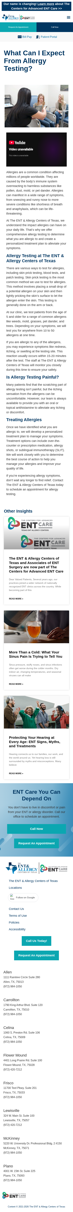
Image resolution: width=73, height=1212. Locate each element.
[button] (68, 17)
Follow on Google (25, 897)
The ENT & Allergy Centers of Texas (33, 881)
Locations (15, 887)
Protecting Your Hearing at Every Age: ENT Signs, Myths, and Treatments (34, 742)
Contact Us (16, 909)
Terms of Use (18, 915)
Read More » (16, 599)
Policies (14, 922)
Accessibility (17, 929)
